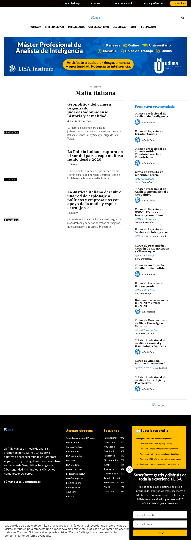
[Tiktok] (31, 3)
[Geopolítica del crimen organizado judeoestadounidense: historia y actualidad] (34, 117)
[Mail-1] (51, 3)
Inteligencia (11, 220)
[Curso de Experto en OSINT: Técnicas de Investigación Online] (177, 213)
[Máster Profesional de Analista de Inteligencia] (177, 118)
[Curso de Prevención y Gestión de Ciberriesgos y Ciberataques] (177, 250)
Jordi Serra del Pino (145, 333)
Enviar (160, 532)
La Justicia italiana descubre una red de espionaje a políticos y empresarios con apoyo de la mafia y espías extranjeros (94, 200)
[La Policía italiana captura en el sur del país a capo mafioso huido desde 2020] (34, 164)
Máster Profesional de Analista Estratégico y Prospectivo (150, 380)
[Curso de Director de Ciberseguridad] (177, 287)
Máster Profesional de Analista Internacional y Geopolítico (151, 191)
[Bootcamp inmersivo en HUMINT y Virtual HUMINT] (177, 304)
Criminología (11, 132)
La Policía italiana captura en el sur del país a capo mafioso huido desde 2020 (95, 156)
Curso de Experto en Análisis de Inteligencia (151, 231)
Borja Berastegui (143, 258)
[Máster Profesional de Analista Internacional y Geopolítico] (177, 193)
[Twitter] (11, 3)
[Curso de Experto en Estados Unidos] (177, 135)
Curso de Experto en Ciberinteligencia (149, 173)
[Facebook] (6, 3)
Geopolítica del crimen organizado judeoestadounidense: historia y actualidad (89, 110)
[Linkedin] (16, 3)
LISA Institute (148, 122)
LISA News (72, 164)
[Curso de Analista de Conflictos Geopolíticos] (177, 270)
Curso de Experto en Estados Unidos (149, 133)
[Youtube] (21, 3)
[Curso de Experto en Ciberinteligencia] (177, 176)
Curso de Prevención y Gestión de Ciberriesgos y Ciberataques (152, 248)
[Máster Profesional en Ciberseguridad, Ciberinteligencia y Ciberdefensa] (177, 153)
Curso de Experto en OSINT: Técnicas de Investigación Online (149, 212)
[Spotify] (41, 3)
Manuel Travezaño (144, 222)
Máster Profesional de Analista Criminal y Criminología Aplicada (150, 343)
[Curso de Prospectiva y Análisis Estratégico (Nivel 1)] (177, 324)
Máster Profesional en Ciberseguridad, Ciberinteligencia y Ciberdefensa (150, 153)
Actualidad (10, 179)
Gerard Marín (159, 236)
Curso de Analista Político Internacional (150, 362)
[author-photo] (138, 122)
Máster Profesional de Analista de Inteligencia (151, 115)
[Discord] (36, 3)
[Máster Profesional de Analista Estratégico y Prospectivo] (177, 381)
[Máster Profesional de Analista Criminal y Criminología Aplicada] (177, 344)
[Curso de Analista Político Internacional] (177, 365)
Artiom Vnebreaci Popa (79, 121)
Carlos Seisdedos (143, 182)
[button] (182, 17)
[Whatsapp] (46, 3)
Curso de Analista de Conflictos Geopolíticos (151, 267)
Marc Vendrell (160, 367)
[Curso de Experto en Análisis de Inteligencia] (177, 233)
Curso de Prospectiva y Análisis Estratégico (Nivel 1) (151, 323)
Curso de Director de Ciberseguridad (149, 284)
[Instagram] (26, 3)
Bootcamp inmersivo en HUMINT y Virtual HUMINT (151, 303)
